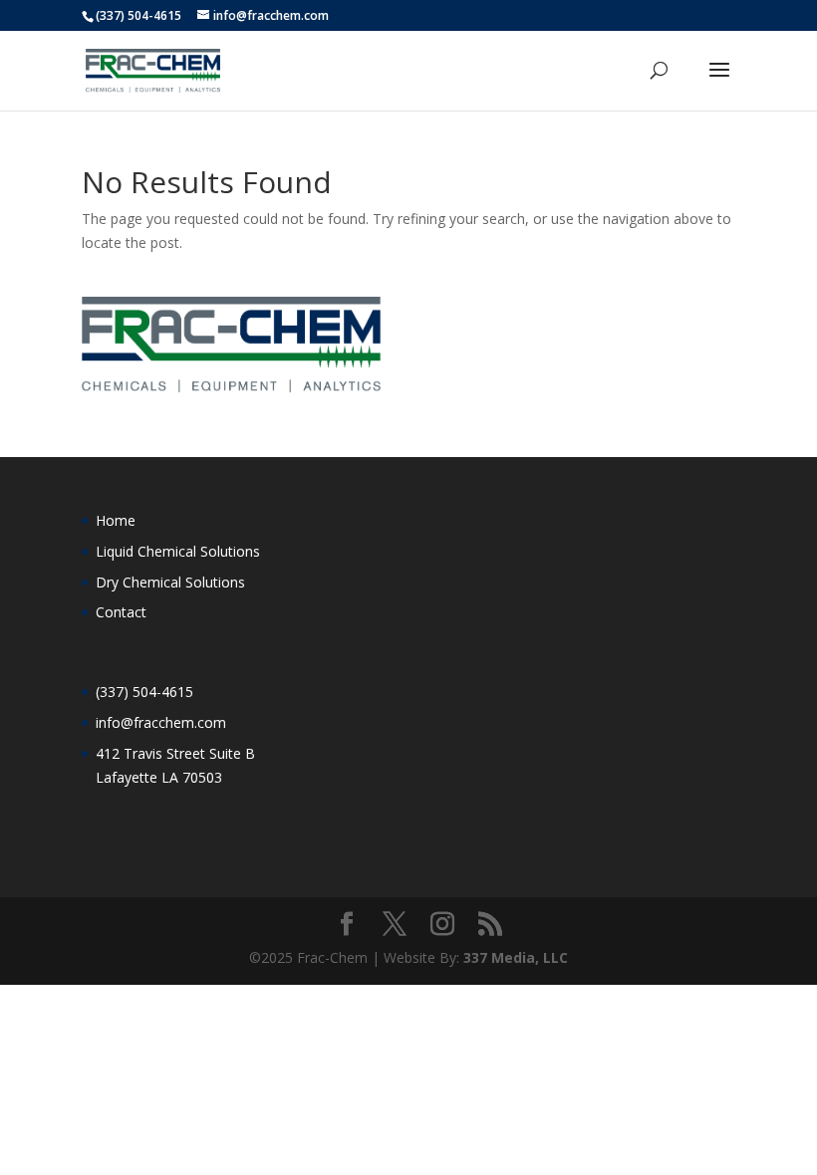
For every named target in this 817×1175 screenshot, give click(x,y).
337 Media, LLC (515, 957)
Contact (121, 611)
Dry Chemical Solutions (170, 582)
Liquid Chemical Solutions (178, 551)
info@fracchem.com (161, 722)
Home (116, 520)
